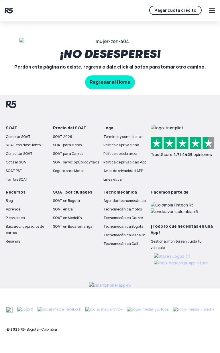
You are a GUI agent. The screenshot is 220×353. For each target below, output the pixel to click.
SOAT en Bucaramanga (73, 226)
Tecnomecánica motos (122, 209)
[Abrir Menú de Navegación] (212, 10)
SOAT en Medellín (67, 217)
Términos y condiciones (122, 136)
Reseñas (13, 241)
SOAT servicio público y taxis (76, 162)
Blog (9, 200)
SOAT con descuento (23, 145)
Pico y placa (15, 217)
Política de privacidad (121, 145)
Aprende (13, 209)
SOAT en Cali (63, 209)
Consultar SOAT (19, 153)
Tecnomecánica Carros (123, 217)
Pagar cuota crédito (175, 10)
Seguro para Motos (68, 170)
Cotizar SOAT (17, 162)
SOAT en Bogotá (66, 200)
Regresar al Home (110, 82)
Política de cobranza (120, 153)
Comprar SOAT (18, 136)
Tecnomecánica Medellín (124, 235)
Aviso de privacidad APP (123, 170)
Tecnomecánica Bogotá (123, 226)
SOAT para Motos (67, 145)
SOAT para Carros (68, 153)
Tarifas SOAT (17, 179)
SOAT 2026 (62, 136)
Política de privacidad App (124, 162)
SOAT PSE (14, 170)
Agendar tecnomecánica (124, 200)
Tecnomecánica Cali (120, 243)
